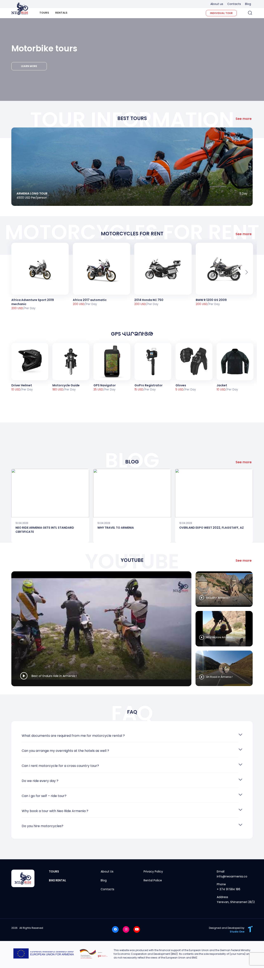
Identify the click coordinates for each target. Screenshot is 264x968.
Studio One (237, 931)
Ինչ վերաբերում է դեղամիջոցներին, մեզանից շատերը (50, 493)
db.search (250, 13)
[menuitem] (44, 14)
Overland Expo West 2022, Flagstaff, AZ (211, 528)
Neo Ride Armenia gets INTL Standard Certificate (44, 529)
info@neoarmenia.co (232, 876)
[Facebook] (115, 929)
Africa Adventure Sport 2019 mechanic (32, 302)
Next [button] (247, 272)
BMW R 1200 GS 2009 (211, 300)
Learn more (29, 66)
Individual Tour (221, 13)
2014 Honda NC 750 (148, 300)
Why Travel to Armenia (115, 528)
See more (244, 118)
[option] (40, 276)
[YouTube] (136, 929)
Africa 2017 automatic (90, 300)
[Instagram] (126, 929)
